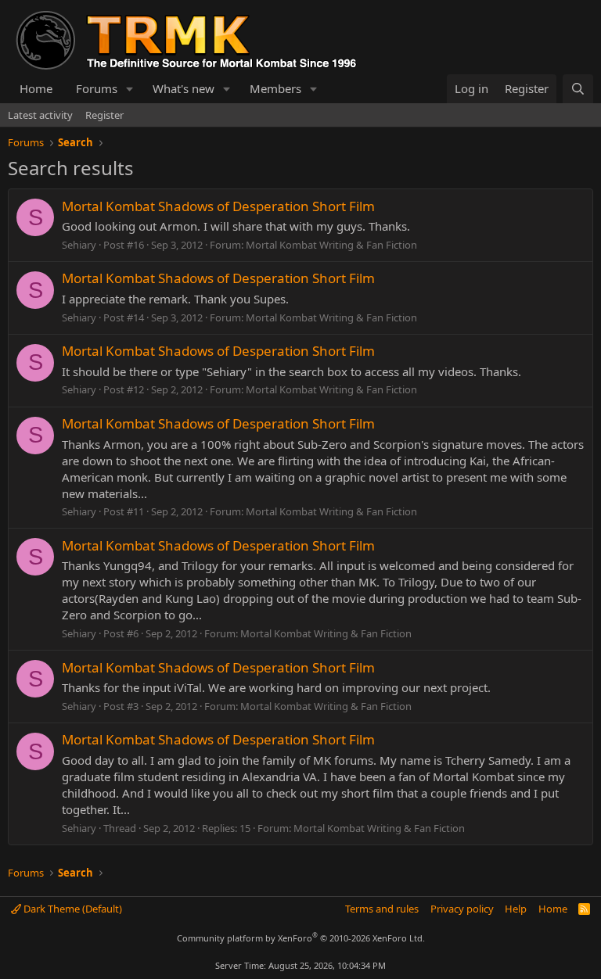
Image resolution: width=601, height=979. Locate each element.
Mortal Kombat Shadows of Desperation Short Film (218, 206)
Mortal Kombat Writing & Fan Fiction (331, 245)
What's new (183, 88)
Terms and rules (382, 909)
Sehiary (79, 245)
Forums (96, 88)
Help (516, 909)
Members (275, 88)
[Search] (578, 88)
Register (104, 115)
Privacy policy (462, 909)
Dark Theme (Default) (71, 909)
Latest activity (40, 115)
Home (36, 88)
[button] (130, 88)
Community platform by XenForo (301, 938)
